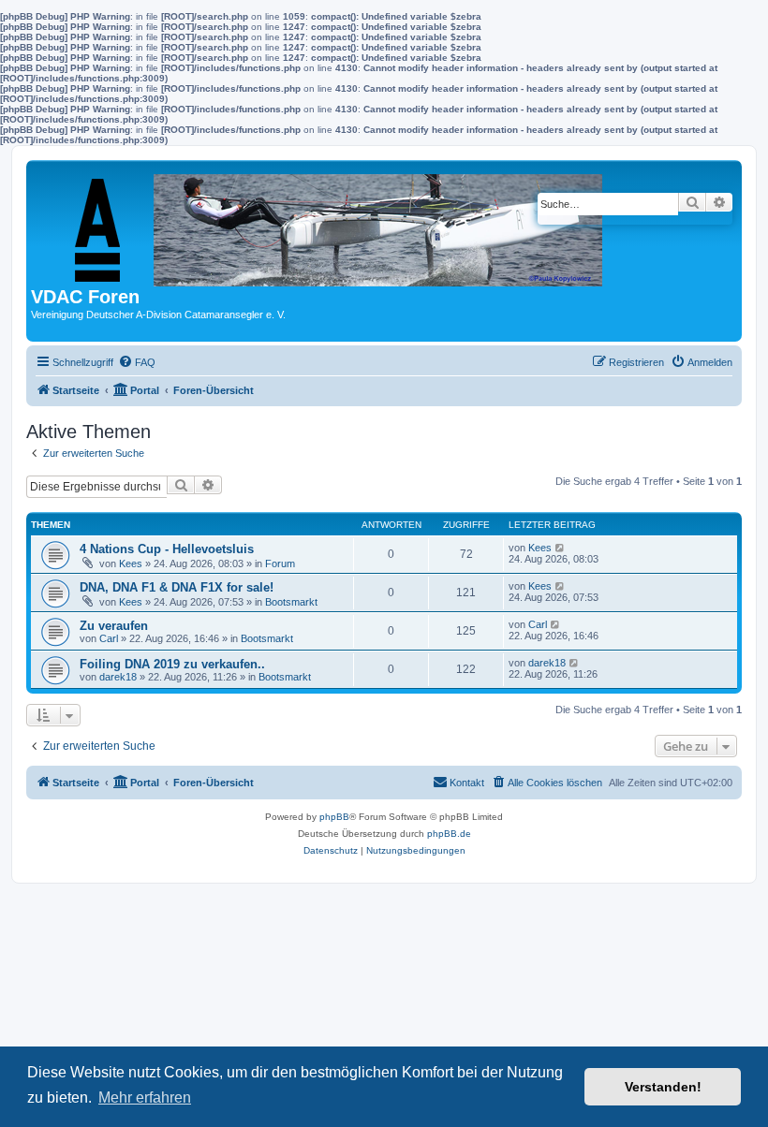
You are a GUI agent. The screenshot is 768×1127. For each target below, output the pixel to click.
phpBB (334, 817)
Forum (280, 563)
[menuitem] (136, 362)
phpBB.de (449, 833)
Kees (130, 563)
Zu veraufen (114, 626)
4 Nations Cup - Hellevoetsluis (167, 549)
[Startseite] (322, 225)
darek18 (118, 676)
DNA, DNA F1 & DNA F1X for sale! (176, 587)
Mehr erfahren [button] (144, 1097)
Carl (108, 638)
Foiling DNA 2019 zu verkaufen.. (172, 664)
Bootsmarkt (291, 601)
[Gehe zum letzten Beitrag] (560, 547)
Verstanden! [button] (663, 1086)
